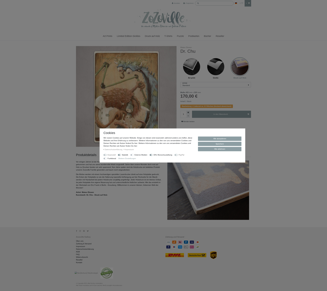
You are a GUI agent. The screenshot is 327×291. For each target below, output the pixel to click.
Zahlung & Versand (83, 244)
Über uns (79, 241)
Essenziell (112, 155)
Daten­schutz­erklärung (114, 149)
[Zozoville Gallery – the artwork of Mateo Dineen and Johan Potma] (163, 19)
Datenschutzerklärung (85, 249)
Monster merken (189, 121)
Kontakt (79, 262)
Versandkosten (117, 285)
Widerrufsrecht (82, 257)
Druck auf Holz (152, 36)
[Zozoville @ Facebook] (77, 231)
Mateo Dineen (186, 47)
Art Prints (107, 36)
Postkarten (193, 36)
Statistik (125, 155)
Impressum (80, 246)
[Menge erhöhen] (188, 112)
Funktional (112, 158)
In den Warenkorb (220, 114)
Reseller (220, 36)
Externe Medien (141, 155)
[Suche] (198, 3)
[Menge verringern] (188, 116)
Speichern (220, 144)
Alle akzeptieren (219, 139)
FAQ (78, 254)
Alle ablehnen (219, 149)
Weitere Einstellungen (127, 158)
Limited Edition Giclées (128, 36)
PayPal (181, 155)
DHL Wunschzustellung (163, 155)
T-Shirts (168, 36)
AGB (78, 252)
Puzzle (180, 36)
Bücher (207, 36)
